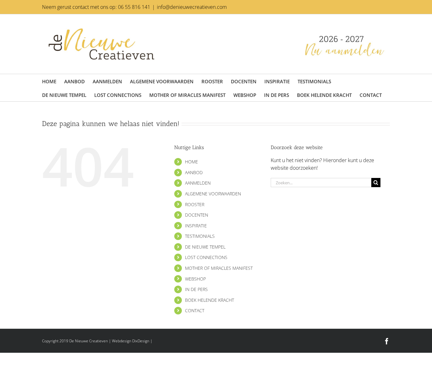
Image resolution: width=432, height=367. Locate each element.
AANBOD (194, 172)
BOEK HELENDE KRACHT (209, 300)
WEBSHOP (195, 279)
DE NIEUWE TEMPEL (205, 247)
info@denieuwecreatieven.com (192, 6)
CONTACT (194, 310)
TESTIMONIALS (200, 236)
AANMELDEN (198, 183)
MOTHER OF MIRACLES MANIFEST (219, 268)
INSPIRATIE (196, 226)
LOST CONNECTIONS (206, 257)
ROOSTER (194, 204)
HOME (191, 162)
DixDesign (140, 341)
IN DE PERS (196, 289)
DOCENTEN (196, 215)
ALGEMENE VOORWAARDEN (213, 194)
